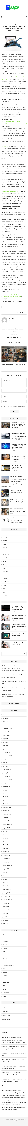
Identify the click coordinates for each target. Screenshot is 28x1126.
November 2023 (7, 780)
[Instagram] (16, 17)
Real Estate (6, 582)
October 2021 (6, 862)
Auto (4, 568)
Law (4, 588)
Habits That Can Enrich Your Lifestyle (19, 643)
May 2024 (5, 762)
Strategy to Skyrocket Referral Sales (18, 634)
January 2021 (6, 893)
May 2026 (5, 718)
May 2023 (5, 797)
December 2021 (7, 855)
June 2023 (5, 793)
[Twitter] (14, 17)
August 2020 (6, 910)
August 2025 (6, 739)
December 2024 (7, 752)
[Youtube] (20, 17)
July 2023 (5, 790)
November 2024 (7, 756)
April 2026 (5, 721)
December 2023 (7, 776)
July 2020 (5, 913)
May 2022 (5, 838)
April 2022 (5, 841)
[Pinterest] (17, 17)
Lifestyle (5, 541)
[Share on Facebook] (17, 312)
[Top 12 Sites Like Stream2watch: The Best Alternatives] (5, 608)
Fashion (5, 537)
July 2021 (5, 872)
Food (4, 575)
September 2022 (7, 824)
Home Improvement (8, 558)
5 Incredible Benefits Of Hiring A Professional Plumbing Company (19, 617)
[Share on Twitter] (19, 312)
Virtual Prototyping (7, 306)
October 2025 (6, 732)
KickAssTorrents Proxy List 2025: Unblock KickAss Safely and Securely (19, 446)
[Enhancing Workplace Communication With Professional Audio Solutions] (14, 354)
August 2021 (6, 869)
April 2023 (5, 800)
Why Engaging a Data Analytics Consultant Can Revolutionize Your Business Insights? (19, 436)
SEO (4, 565)
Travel (4, 544)
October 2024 (6, 759)
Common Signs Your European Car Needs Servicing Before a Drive (17, 492)
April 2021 (5, 882)
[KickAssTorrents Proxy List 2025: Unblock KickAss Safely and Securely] (5, 446)
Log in (3, 1007)
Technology (6, 554)
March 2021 (6, 886)
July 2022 (5, 831)
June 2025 (5, 742)
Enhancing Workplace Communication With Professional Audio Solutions (18, 425)
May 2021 (5, 879)
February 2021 (7, 889)
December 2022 (7, 814)
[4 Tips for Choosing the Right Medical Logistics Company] (5, 627)
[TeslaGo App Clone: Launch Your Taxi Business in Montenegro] (5, 468)
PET (4, 592)
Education (5, 571)
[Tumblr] (19, 17)
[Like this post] (16, 312)
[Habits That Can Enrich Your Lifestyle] (5, 645)
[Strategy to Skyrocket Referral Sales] (5, 636)
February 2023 (7, 807)
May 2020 (5, 920)
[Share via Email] (22, 312)
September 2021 (7, 865)
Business (5, 534)
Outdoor (5, 585)
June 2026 (5, 715)
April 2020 (5, 924)
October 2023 (6, 783)
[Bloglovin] (22, 17)
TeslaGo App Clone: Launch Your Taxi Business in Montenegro (19, 467)
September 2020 (7, 906)
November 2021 (7, 858)
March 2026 (6, 725)
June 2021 (5, 876)
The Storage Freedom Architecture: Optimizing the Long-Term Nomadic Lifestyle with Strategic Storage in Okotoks (13, 481)
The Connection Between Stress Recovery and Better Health (17, 511)
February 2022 (7, 848)
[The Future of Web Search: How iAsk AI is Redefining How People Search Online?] (5, 457)
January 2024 (6, 773)
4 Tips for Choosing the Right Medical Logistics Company (19, 626)
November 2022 (7, 817)
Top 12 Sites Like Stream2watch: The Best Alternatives (18, 608)
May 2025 (5, 745)
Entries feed (4, 1011)
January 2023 (6, 810)
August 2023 (6, 786)
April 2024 (5, 766)
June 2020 (5, 917)
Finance (5, 578)
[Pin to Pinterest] (20, 312)
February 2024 (7, 769)
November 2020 (7, 900)
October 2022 (6, 821)
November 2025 (7, 728)
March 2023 (6, 804)
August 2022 (6, 828)
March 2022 (6, 845)
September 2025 (7, 735)
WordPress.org (5, 1019)
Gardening (6, 595)
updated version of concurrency (10, 191)
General (5, 547)
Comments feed (5, 1015)
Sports (4, 561)
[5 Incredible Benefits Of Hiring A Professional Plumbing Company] (5, 618)
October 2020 (6, 903)
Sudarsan (12, 32)
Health (4, 551)
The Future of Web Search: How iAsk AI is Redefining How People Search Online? (19, 457)
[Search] (26, 17)
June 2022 (5, 834)
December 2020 (7, 896)
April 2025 (5, 749)
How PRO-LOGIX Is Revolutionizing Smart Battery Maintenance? (16, 520)
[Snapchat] (24, 17)
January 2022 (6, 852)
